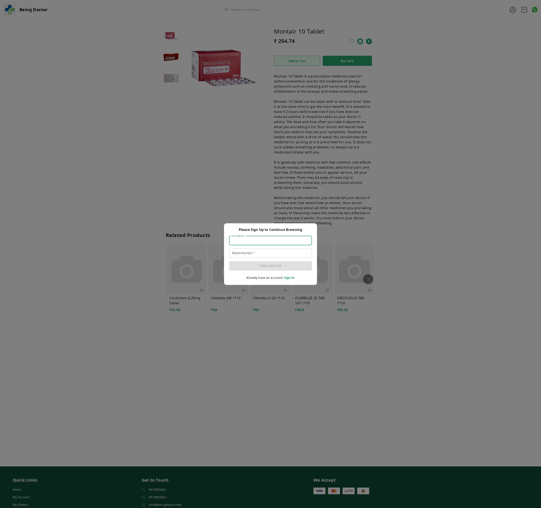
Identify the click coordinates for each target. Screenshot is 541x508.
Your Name (238, 236)
